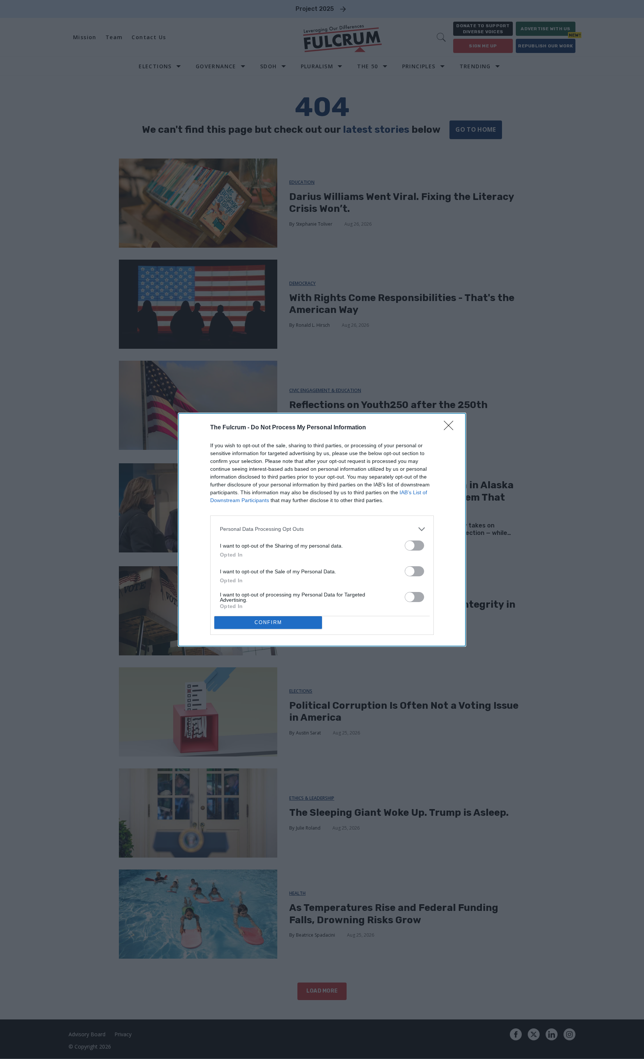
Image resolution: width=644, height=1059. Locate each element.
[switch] (414, 546)
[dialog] (322, 529)
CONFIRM (268, 622)
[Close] (451, 428)
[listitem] (322, 529)
